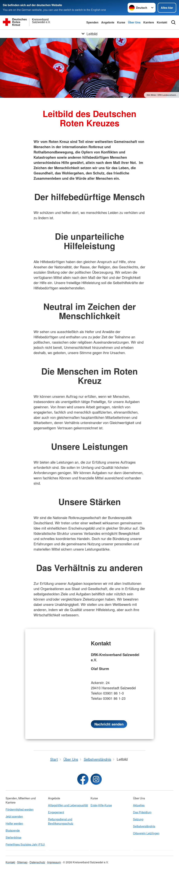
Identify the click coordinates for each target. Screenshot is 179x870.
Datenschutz (37, 862)
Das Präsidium (142, 812)
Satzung (138, 819)
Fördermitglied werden (20, 809)
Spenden (92, 22)
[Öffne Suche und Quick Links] (173, 22)
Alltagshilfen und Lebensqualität (68, 805)
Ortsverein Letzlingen (146, 833)
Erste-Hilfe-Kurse (101, 805)
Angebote (107, 22)
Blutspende (13, 830)
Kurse (121, 22)
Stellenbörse (13, 837)
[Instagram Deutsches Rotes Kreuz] (96, 779)
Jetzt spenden (14, 816)
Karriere (148, 22)
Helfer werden (14, 823)
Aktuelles (139, 805)
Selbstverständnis (144, 826)
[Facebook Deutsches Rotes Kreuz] (82, 779)
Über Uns (134, 22)
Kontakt (162, 22)
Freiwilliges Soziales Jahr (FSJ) (25, 844)
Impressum (54, 862)
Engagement (56, 812)
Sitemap (22, 862)
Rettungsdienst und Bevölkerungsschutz (60, 821)
